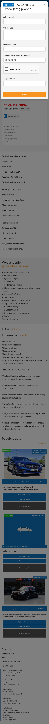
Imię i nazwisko (9, 78)
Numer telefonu (9, 44)
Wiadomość (8, 28)
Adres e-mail (8, 17)
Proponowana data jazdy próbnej (16, 55)
